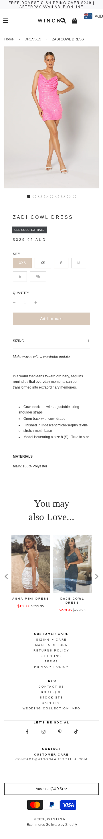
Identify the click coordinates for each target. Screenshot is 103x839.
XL (38, 276)
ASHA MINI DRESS (30, 598)
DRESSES (33, 39)
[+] (35, 302)
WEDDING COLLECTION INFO (52, 708)
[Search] (63, 21)
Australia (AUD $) (49, 789)
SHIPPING (51, 655)
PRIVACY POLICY (51, 666)
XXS (22, 263)
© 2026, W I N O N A (49, 819)
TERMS (51, 661)
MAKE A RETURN (51, 645)
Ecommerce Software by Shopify (52, 825)
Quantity (21, 292)
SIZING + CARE (51, 639)
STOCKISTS (51, 697)
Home (9, 39)
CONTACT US (51, 686)
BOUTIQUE (51, 692)
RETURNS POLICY (51, 650)
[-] (14, 302)
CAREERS (51, 703)
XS (43, 263)
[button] (28, 196)
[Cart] (74, 21)
